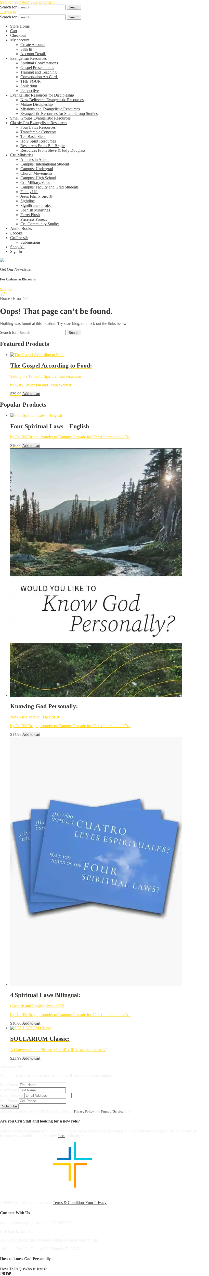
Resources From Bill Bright (42, 146)
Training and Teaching (38, 72)
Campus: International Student (44, 164)
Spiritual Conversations (39, 63)
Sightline (27, 201)
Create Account (32, 44)
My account (19, 40)
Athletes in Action (34, 159)
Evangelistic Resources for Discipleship (42, 95)
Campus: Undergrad (36, 169)
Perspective (29, 90)
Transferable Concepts (38, 132)
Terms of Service (112, 1111)
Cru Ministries (21, 155)
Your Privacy (96, 1202)
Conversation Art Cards (39, 77)
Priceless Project (33, 219)
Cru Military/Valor (35, 182)
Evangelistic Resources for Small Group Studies (59, 113)
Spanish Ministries (35, 210)
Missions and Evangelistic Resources (50, 109)
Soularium (28, 86)
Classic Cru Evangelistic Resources (38, 123)
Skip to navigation (14, 2)
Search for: (9, 7)
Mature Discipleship (36, 104)
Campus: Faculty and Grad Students (49, 187)
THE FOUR (30, 81)
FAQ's (19, 1269)
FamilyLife (29, 192)
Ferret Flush (30, 214)
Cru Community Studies (39, 224)
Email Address (11, 1095)
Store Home (20, 26)
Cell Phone (9, 1100)
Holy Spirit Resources (38, 141)
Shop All (17, 247)
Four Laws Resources (38, 127)
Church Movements (36, 173)
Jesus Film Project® (36, 196)
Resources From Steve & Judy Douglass (52, 150)
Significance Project (36, 205)
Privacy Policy (84, 1111)
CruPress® (19, 237)
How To (7, 1269)
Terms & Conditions (69, 1202)
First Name (9, 1084)
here (61, 1135)
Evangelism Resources (28, 58)
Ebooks (16, 233)
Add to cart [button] (31, 394)
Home (5, 298)
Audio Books (21, 228)
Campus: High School (38, 178)
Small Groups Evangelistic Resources (40, 118)
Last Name (9, 1090)
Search (74, 7)
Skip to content (42, 2)
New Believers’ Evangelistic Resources (52, 100)
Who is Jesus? (35, 1269)
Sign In (26, 49)
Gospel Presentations (37, 67)
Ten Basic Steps (33, 136)
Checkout (18, 35)
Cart (13, 31)
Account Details (33, 54)
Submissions (30, 242)
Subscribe (9, 1106)
